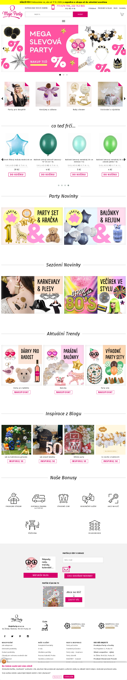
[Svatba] (48, 94)
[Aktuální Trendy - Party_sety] (105, 385)
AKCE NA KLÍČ (113, 506)
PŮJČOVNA (32, 533)
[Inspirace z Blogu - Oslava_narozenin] (48, 454)
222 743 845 (78, 5)
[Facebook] (4, 636)
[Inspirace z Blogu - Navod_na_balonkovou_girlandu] (16, 454)
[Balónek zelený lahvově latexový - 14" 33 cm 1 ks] (18, 156)
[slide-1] (63, 75)
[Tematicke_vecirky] (95, 295)
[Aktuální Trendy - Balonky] (63, 385)
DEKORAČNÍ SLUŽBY (88, 506)
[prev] (3, 48)
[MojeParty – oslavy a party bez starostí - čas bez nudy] (12, 12)
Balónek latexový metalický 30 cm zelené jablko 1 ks (79, 161)
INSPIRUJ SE (16, 461)
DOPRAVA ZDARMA (38, 507)
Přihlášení (92, 8)
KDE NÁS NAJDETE (101, 643)
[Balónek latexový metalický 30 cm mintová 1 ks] (49, 156)
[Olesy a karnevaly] (32, 295)
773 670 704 (63, 5)
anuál (79, 659)
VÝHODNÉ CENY (63, 506)
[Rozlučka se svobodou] (110, 94)
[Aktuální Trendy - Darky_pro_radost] (21, 385)
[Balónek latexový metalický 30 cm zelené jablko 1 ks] (80, 156)
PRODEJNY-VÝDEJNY (14, 506)
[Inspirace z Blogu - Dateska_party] (79, 454)
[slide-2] (67, 75)
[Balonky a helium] (95, 226)
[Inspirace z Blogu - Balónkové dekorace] (111, 454)
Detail (22, 165)
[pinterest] (20, 636)
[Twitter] (12, 636)
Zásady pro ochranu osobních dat (14, 655)
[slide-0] (60, 75)
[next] (123, 48)
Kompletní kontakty (45, 645)
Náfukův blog (41, 575)
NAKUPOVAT (21, 392)
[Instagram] (28, 636)
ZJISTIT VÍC (73, 599)
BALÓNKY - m (71, 659)
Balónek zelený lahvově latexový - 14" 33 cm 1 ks (17, 161)
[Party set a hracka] (32, 226)
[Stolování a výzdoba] (16, 94)
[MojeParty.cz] (17, 619)
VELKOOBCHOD (94, 533)
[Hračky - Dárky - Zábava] (79, 94)
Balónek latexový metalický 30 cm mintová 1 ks (48, 161)
